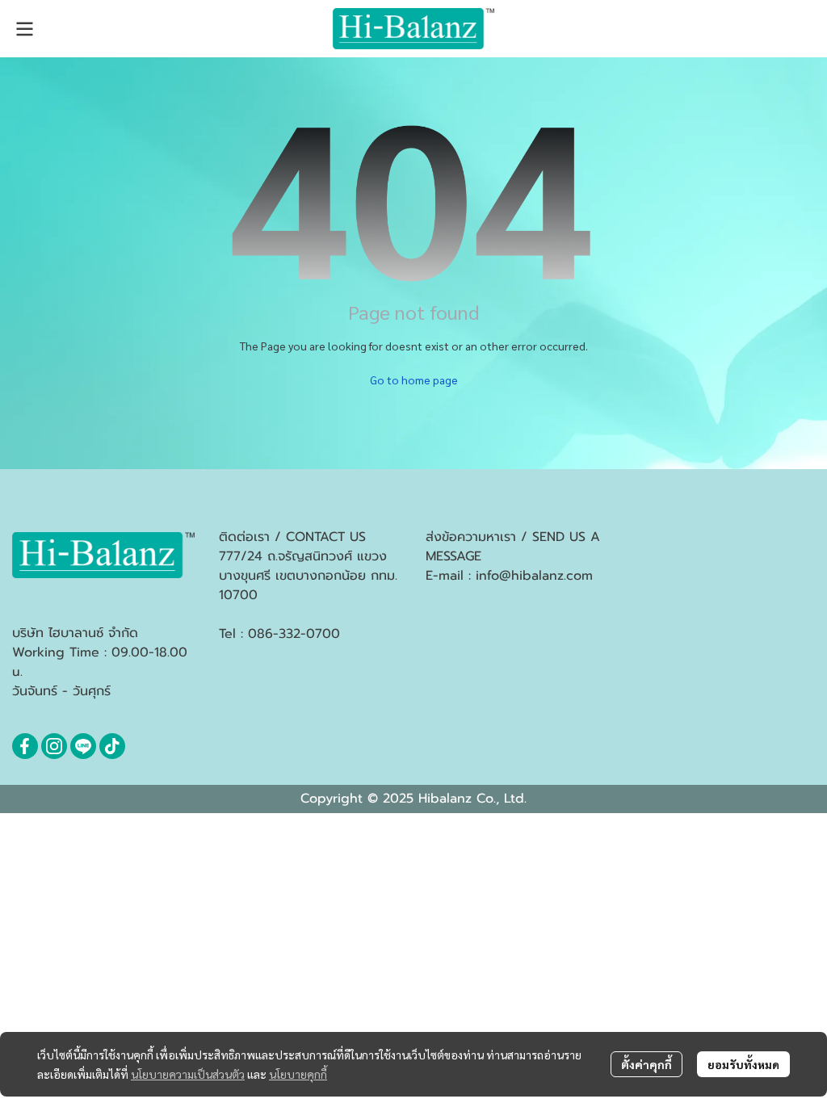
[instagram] (54, 746)
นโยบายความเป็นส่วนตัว (188, 1074)
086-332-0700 (294, 634)
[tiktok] (112, 746)
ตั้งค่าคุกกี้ (646, 1064)
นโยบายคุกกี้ (298, 1074)
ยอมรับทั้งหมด (743, 1064)
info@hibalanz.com (534, 575)
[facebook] (25, 746)
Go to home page (414, 379)
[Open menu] (24, 29)
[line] (83, 746)
